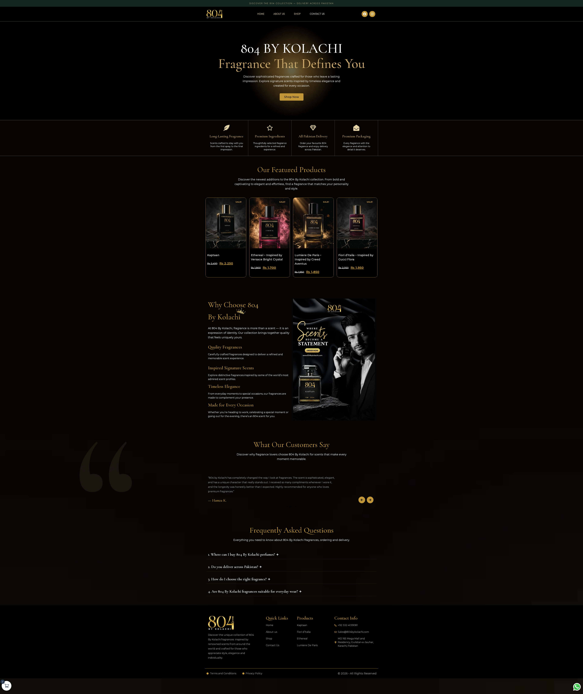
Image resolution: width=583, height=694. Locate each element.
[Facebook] (365, 14)
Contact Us (317, 14)
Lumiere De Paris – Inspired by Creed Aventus (308, 259)
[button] (361, 500)
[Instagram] (372, 14)
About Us (279, 14)
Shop (297, 14)
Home (260, 14)
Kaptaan (213, 255)
